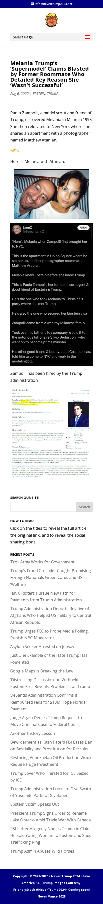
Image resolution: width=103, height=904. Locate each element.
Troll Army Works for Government (42, 562)
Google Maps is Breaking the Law (41, 671)
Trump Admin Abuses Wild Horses (42, 851)
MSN (15, 150)
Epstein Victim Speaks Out (34, 804)
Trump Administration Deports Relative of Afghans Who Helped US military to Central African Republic (50, 615)
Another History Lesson (32, 733)
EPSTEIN (39, 93)
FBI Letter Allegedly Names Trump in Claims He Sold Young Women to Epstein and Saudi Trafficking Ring (51, 835)
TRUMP (52, 93)
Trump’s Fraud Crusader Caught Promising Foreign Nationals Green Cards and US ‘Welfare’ (50, 577)
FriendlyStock (24, 890)
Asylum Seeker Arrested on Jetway (42, 646)
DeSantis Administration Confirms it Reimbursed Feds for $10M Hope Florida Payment (48, 701)
